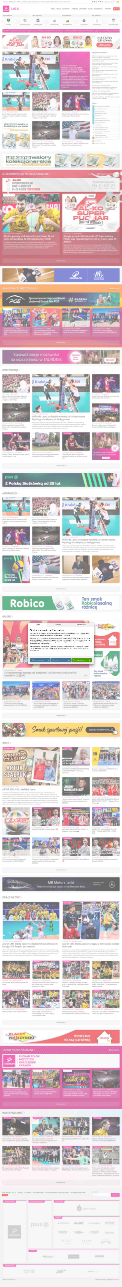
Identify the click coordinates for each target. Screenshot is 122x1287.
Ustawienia (58, 624)
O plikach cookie (81, 624)
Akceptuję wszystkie (79, 660)
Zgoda (38, 624)
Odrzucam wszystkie (38, 660)
